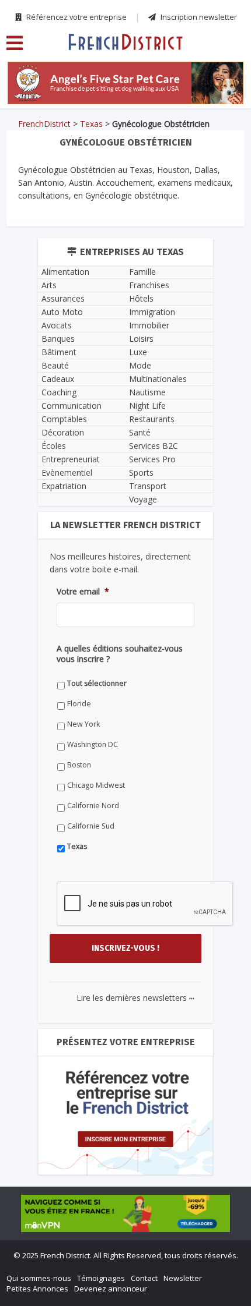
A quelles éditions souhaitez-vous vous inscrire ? (120, 653)
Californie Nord (93, 806)
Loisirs (141, 338)
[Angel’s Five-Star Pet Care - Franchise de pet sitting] (125, 83)
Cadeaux (57, 378)
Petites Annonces (37, 1288)
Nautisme (147, 392)
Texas (91, 123)
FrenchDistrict (44, 123)
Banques (58, 338)
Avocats (56, 325)
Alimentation (65, 271)
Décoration (62, 432)
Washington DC (92, 744)
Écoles (53, 445)
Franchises (149, 285)
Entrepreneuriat (70, 459)
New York (83, 724)
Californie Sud (90, 826)
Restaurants (152, 418)
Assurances (63, 298)
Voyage (143, 499)
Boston (79, 765)
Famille (142, 271)
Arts (49, 285)
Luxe (138, 352)
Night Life (147, 405)
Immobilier (149, 325)
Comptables (64, 418)
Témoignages (101, 1278)
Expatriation (63, 485)
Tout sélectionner (97, 683)
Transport (147, 485)
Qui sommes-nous (38, 1278)
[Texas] (125, 41)
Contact (144, 1278)
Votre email (83, 591)
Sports (141, 472)
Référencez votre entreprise (76, 17)
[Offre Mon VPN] (125, 1213)
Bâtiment (58, 352)
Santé (140, 432)
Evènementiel (66, 472)
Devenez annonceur (110, 1288)
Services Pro (152, 459)
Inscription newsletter (198, 17)
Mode (140, 365)
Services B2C (153, 445)
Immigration (152, 311)
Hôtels (141, 298)
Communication (71, 405)
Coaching (58, 392)
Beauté (55, 365)
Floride (79, 704)
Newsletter (182, 1278)
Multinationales (158, 378)
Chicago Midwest (96, 785)
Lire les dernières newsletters (135, 997)
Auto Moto (62, 311)
